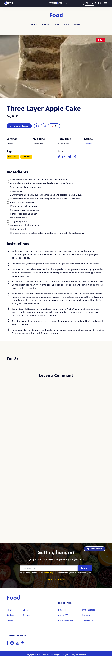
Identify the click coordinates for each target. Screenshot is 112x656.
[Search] (99, 3)
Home (34, 24)
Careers (86, 615)
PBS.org (62, 609)
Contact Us (87, 620)
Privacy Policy (48, 573)
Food (56, 15)
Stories (77, 24)
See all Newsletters (56, 579)
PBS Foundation (65, 620)
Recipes (45, 24)
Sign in (89, 3)
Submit (84, 568)
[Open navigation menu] (106, 3)
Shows (57, 24)
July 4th (26, 157)
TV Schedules (88, 609)
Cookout (12, 157)
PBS (8, 3)
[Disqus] (56, 416)
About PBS (63, 615)
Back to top (96, 548)
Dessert (88, 143)
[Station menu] (67, 3)
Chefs (67, 24)
